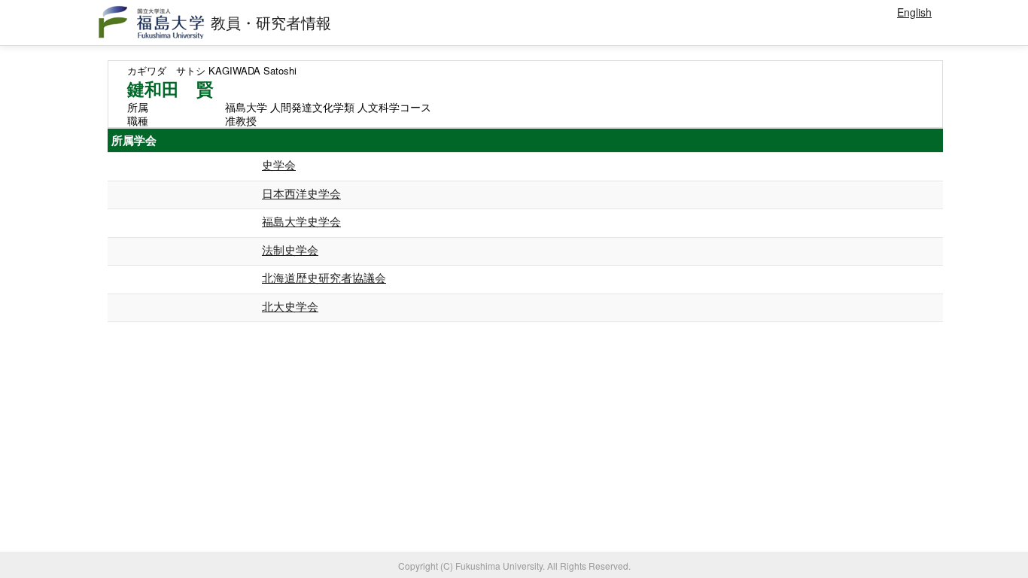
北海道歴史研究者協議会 (324, 277)
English (914, 12)
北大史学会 (290, 306)
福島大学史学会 (301, 221)
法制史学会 (290, 249)
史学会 (279, 164)
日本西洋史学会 (301, 193)
